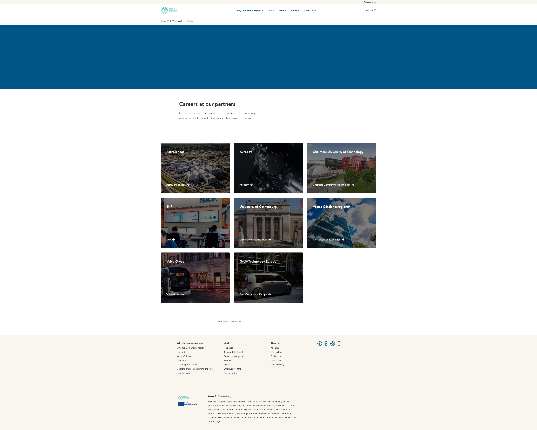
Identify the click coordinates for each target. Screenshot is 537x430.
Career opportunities (187, 364)
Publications (276, 356)
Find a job (228, 347)
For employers (370, 2)
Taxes (226, 364)
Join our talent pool (233, 352)
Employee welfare (232, 368)
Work (281, 10)
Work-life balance (185, 356)
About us (308, 10)
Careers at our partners (235, 356)
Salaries (227, 360)
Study (294, 10)
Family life (182, 352)
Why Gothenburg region (248, 10)
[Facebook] (319, 343)
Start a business (231, 373)
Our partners (277, 352)
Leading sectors (184, 373)
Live (270, 10)
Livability (181, 360)
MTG (163, 21)
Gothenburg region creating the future (196, 368)
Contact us (276, 360)
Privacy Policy (277, 364)
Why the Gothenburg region (190, 347)
